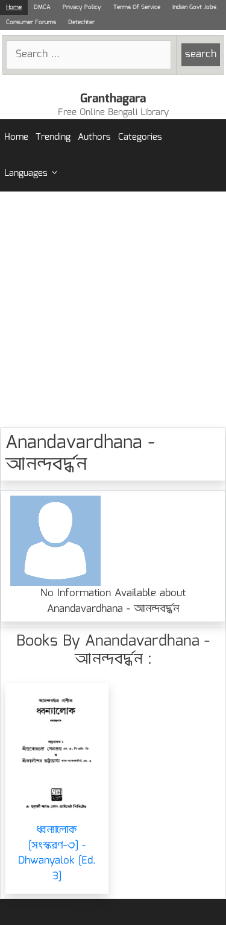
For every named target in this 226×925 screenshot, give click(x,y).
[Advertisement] (113, 309)
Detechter (81, 22)
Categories (140, 137)
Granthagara (113, 98)
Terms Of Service (136, 7)
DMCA (42, 7)
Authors (94, 137)
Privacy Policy (82, 7)
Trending (53, 137)
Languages (26, 173)
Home (14, 7)
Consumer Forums (31, 22)
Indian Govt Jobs (194, 7)
